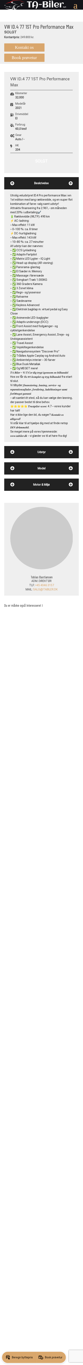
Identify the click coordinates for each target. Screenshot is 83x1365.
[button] (19, 1357)
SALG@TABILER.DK (19, 589)
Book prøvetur (24, 57)
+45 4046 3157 (19, 585)
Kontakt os (24, 47)
